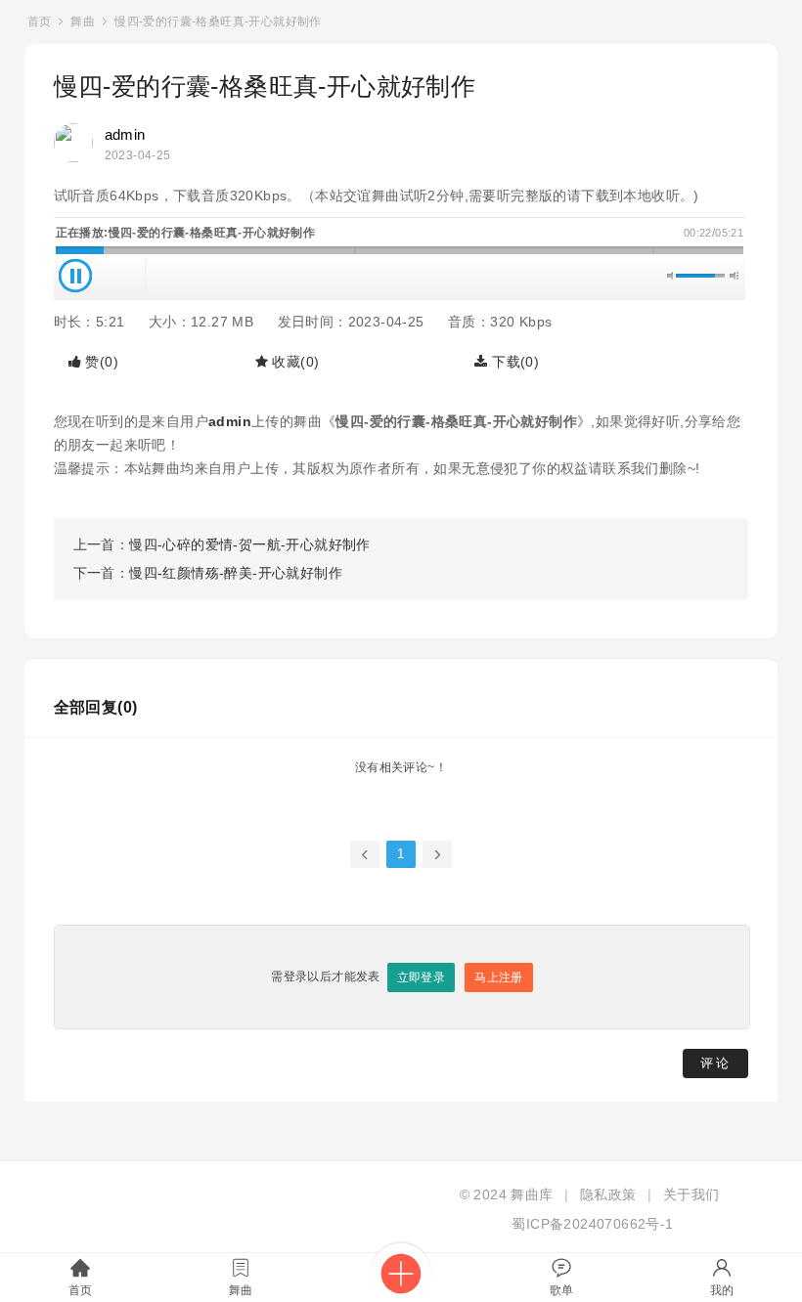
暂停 (75, 275)
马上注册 (498, 977)
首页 (39, 21)
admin (125, 134)
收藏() (293, 361)
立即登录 (421, 977)
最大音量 (734, 276)
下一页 (437, 854)
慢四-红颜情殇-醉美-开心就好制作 (235, 573)
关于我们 (691, 1194)
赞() (99, 361)
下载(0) (513, 361)
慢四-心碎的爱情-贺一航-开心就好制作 (250, 544)
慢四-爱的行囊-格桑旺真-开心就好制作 (218, 21)
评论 (716, 1063)
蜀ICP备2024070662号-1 (592, 1224)
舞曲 (82, 21)
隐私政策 (608, 1194)
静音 (671, 276)
